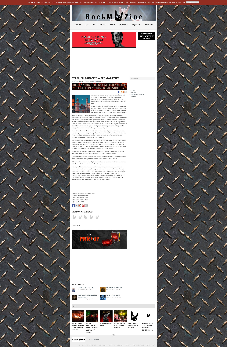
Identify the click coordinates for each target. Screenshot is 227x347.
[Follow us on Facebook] (119, 92)
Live (87, 25)
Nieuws (78, 25)
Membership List (138, 345)
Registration (150, 345)
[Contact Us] (125, 92)
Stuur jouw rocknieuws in (137, 94)
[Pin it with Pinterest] (83, 205)
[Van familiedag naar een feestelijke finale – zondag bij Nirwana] (78, 316)
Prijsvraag (136, 25)
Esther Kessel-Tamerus (77, 81)
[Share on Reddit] (79, 205)
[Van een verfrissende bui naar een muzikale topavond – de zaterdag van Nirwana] (92, 316)
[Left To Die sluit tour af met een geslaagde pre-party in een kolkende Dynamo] (148, 316)
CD (94, 25)
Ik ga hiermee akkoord (192, 2)
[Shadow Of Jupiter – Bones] (106, 316)
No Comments (99, 81)
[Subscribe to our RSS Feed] (122, 92)
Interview (123, 25)
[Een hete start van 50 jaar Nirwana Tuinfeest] (120, 316)
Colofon (133, 90)
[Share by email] (86, 205)
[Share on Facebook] (73, 205)
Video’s (112, 25)
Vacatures (133, 96)
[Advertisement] (113, 61)
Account (128, 345)
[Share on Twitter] (76, 205)
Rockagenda (149, 25)
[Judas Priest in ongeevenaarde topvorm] (134, 316)
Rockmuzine (95, 339)
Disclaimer (133, 92)
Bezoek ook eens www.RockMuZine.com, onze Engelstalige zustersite (146, 36)
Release (102, 25)
